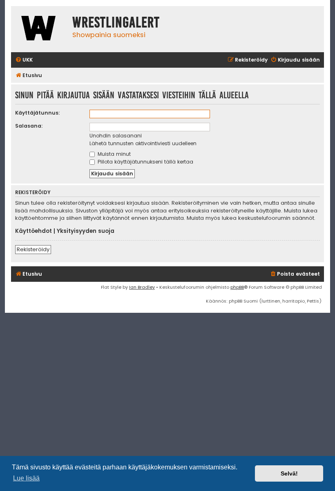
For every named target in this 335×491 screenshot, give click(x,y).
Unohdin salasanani (115, 136)
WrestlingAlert (116, 22)
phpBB (237, 287)
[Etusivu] (39, 29)
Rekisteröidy (33, 249)
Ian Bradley (142, 287)
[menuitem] (24, 60)
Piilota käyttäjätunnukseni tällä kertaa (144, 161)
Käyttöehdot (33, 231)
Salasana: (29, 125)
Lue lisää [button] (26, 478)
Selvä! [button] (289, 473)
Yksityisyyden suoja (85, 231)
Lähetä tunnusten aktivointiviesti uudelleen (143, 143)
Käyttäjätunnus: (37, 112)
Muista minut (113, 153)
